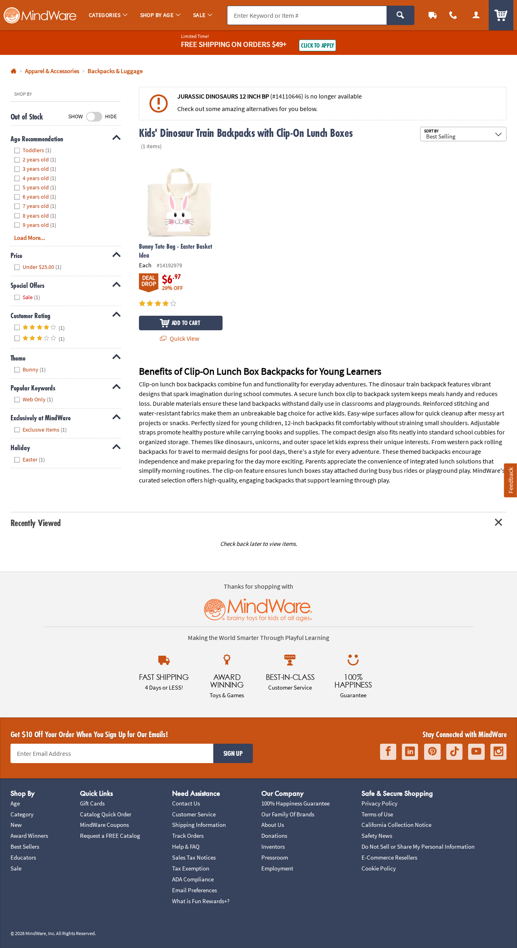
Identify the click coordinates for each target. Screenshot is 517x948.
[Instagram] (498, 751)
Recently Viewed (36, 522)
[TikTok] (454, 751)
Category (22, 814)
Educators (23, 857)
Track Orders (188, 835)
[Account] (476, 15)
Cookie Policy (378, 868)
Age (15, 803)
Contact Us (186, 803)
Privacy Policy (379, 803)
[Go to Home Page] (14, 71)
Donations (274, 835)
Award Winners (29, 835)
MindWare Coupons (104, 824)
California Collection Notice (396, 824)
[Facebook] (388, 751)
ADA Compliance (193, 879)
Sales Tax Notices (194, 857)
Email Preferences (194, 890)
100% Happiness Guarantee (295, 803)
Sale (16, 868)
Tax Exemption (190, 868)
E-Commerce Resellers (389, 857)
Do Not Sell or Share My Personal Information (418, 846)
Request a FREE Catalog (110, 835)
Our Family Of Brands (287, 814)
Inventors (273, 846)
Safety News (376, 835)
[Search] (400, 15)
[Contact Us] (453, 15)
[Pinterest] (432, 751)
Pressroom (274, 857)
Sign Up (233, 753)
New (16, 824)
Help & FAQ (186, 846)
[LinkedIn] (410, 751)
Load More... (29, 237)
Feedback (510, 480)
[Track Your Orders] (432, 15)
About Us (272, 824)
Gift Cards (92, 803)
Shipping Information (199, 824)
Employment (277, 868)
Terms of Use (377, 814)
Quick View (183, 338)
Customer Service (194, 814)
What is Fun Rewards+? (200, 901)
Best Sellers (25, 846)
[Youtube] (476, 751)
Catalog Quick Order (105, 814)
